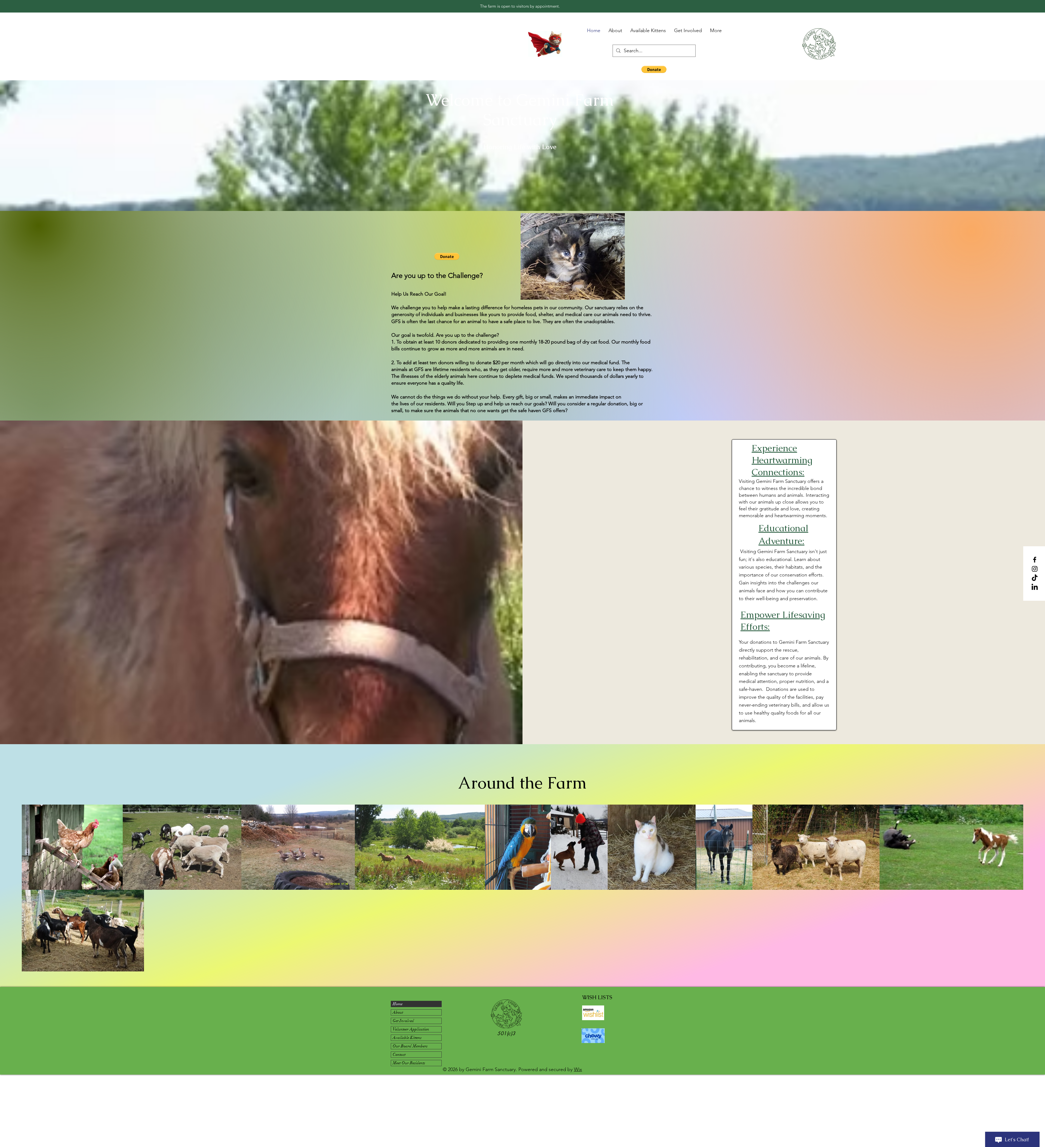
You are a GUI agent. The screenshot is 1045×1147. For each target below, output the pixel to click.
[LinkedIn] (1034, 587)
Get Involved (403, 1020)
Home (397, 1003)
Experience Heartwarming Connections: (782, 460)
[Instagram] (1034, 569)
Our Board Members (410, 1046)
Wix (578, 1069)
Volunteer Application (411, 1029)
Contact (399, 1054)
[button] (653, 69)
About (398, 1012)
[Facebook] (1034, 559)
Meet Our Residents (409, 1062)
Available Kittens (407, 1037)
